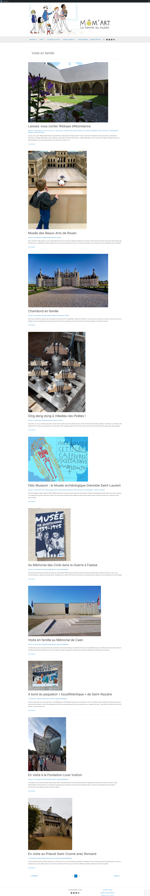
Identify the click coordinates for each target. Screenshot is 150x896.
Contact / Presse (107, 890)
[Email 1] (114, 39)
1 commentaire (32, 698)
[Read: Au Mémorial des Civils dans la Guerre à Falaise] (49, 534)
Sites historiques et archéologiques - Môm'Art (86, 490)
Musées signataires (92, 130)
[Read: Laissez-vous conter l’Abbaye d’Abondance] (68, 92)
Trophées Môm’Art (83, 39)
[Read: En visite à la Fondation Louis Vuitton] (47, 744)
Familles (79, 130)
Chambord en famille (43, 311)
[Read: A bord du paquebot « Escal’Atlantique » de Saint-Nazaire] (45, 675)
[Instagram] (109, 39)
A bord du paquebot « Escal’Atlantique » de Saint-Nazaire (70, 694)
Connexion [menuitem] (6, 1)
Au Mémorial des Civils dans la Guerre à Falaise (62, 565)
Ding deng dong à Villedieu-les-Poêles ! (57, 416)
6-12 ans (49, 130)
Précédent (34, 876)
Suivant (117, 876)
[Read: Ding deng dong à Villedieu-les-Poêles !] (56, 372)
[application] (36, 39)
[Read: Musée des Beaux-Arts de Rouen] (57, 190)
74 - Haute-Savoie (58, 130)
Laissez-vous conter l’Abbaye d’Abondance (59, 126)
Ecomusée (55, 420)
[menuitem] (1, 1)
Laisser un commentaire (34, 130)
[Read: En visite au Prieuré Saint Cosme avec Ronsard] (50, 824)
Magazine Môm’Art (95, 39)
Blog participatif (46, 237)
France (84, 130)
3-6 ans (44, 130)
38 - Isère (45, 490)
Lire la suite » (31, 144)
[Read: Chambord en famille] (68, 280)
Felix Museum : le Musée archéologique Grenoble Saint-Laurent (74, 485)
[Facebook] (107, 39)
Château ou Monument (58, 315)
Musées (54, 237)
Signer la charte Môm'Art (107, 893)
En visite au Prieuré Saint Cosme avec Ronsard (62, 854)
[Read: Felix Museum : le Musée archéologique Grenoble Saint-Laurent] (58, 459)
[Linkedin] (111, 39)
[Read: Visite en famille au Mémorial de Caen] (64, 611)
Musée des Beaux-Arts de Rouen (52, 233)
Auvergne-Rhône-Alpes (70, 130)
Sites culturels (51, 698)
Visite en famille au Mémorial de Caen (55, 640)
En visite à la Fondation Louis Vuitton (55, 775)
